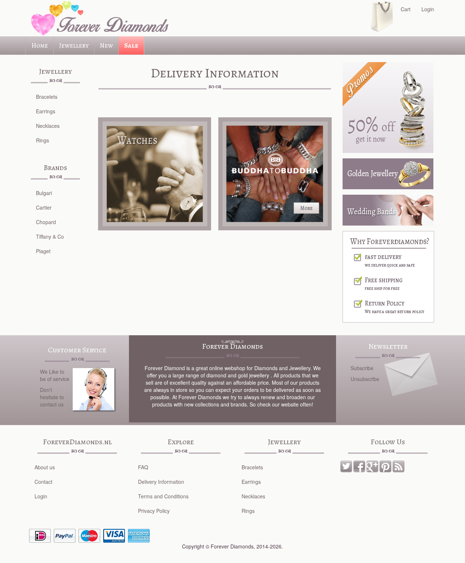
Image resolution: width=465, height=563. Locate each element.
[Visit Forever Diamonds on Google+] (372, 465)
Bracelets (46, 96)
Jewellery (74, 45)
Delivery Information (161, 481)
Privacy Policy (154, 510)
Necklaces (48, 125)
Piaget (43, 251)
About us (45, 467)
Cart (406, 9)
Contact (43, 481)
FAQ (143, 467)
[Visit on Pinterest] (385, 465)
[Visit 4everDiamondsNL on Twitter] (346, 465)
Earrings (45, 111)
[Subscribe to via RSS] (398, 465)
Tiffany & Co (50, 236)
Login (427, 9)
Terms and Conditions (163, 496)
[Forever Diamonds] (98, 18)
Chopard (46, 222)
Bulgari (44, 193)
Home (39, 45)
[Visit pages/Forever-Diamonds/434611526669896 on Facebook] (359, 465)
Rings (42, 140)
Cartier (44, 207)
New (106, 45)
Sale (131, 45)
